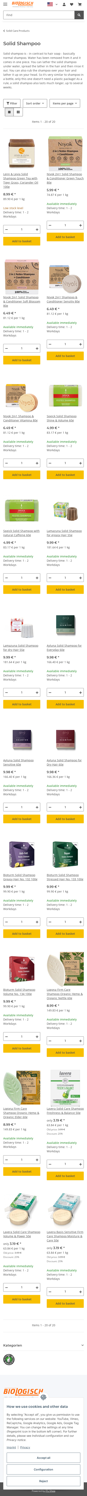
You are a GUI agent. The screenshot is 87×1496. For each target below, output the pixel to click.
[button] (64, 4)
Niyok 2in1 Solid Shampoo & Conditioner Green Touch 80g (65, 178)
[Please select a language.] (52, 4)
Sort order (33, 103)
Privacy (25, 1447)
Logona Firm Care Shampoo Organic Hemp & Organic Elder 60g (21, 1113)
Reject (43, 1481)
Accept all (43, 1457)
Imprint (11, 1447)
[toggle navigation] (5, 2)
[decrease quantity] (6, 229)
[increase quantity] (37, 229)
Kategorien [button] (12, 1345)
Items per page (63, 103)
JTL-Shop (50, 1491)
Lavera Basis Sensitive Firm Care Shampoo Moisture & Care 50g (65, 1236)
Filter (13, 103)
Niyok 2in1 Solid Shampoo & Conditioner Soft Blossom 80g (21, 301)
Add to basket (22, 241)
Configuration (43, 1469)
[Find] (79, 15)
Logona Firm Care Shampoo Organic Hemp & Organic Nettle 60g (65, 994)
